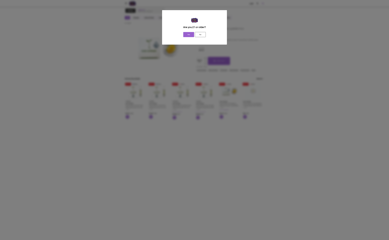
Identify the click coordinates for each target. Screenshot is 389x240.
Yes (188, 34)
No (200, 34)
